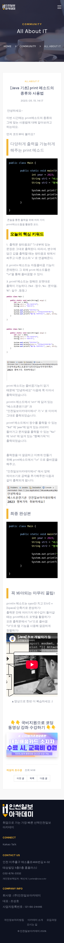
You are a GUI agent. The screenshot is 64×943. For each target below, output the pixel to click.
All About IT (32, 81)
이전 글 (20, 778)
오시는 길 (32, 924)
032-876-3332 (12, 873)
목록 (32, 778)
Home (7, 46)
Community (28, 46)
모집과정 (52, 919)
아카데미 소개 (35, 919)
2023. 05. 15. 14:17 (32, 100)
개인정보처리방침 (14, 919)
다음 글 (43, 778)
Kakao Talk (9, 844)
